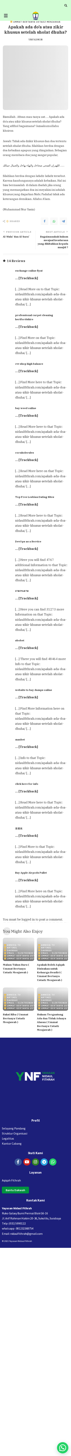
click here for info (26, 784)
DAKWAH (12, 950)
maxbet (20, 739)
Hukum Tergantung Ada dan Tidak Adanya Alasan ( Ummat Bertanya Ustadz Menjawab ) (51, 1022)
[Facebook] (44, 221)
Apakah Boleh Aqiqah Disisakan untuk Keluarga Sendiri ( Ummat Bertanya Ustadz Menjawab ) (51, 972)
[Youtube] (26, 1162)
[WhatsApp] (54, 221)
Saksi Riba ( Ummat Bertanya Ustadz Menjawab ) (15, 1018)
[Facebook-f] (18, 1162)
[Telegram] (63, 221)
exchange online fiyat (29, 270)
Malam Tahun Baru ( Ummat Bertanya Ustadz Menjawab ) (16, 968)
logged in (28, 919)
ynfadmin (35, 40)
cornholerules (24, 452)
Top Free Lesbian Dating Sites (34, 497)
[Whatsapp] (52, 1162)
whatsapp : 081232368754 (17, 1228)
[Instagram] (35, 1162)
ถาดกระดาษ (22, 590)
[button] (5, 15)
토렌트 (19, 828)
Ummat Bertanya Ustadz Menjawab (37, 22)
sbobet (19, 640)
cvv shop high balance (29, 363)
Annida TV (14, 945)
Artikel (12, 948)
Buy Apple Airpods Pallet (31, 872)
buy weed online (25, 408)
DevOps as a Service (28, 541)
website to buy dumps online (33, 690)
